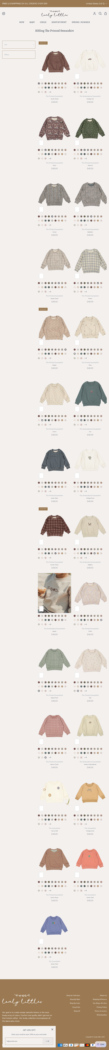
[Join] (47, 1041)
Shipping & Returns (100, 999)
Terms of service (101, 1011)
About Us (103, 995)
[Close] (52, 1029)
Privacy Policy (102, 1007)
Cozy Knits (76, 1007)
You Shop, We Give (100, 1003)
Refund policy (102, 1015)
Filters (6, 55)
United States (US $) (95, 3)
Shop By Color (75, 1003)
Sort (5, 44)
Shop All (77, 1011)
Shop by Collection (73, 995)
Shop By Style (75, 999)
